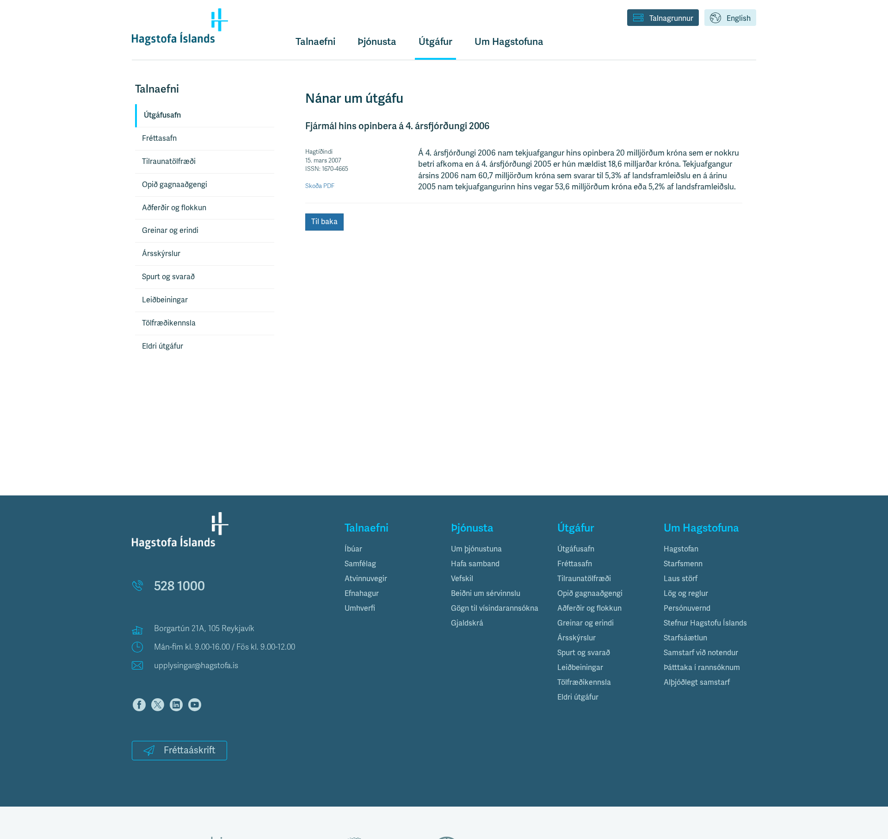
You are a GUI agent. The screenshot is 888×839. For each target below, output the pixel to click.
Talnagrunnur (671, 18)
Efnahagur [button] (362, 593)
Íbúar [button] (353, 549)
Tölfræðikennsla (169, 323)
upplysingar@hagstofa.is (196, 665)
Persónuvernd (687, 608)
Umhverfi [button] (360, 608)
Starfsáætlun (685, 638)
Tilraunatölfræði (169, 161)
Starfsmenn (683, 564)
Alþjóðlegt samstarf (697, 682)
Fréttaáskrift (190, 750)
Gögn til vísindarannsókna (494, 608)
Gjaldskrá (467, 623)
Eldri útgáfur (162, 346)
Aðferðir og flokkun (174, 208)
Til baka (324, 221)
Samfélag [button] (360, 564)
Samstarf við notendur (701, 652)
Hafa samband (475, 564)
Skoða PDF (319, 186)
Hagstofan (681, 549)
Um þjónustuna (476, 549)
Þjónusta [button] (377, 42)
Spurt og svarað (168, 277)
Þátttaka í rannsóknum (702, 667)
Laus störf (680, 578)
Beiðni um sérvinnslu (485, 593)
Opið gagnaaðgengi (174, 184)
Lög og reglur (686, 593)
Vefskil (462, 578)
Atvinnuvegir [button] (366, 578)
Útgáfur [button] (435, 42)
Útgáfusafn (162, 115)
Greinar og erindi (170, 230)
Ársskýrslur (161, 253)
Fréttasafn (159, 138)
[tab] (391, 549)
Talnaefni (315, 42)
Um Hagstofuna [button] (509, 42)
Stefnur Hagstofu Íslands (705, 623)
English (739, 18)
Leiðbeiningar (165, 300)
